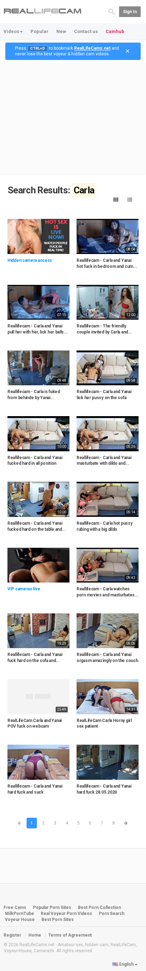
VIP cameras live (23, 588)
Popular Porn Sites (52, 907)
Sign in (130, 11)
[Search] (111, 11)
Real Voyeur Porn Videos (67, 913)
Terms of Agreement (70, 935)
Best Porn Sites (57, 919)
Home (34, 935)
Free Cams (15, 907)
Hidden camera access (29, 260)
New (61, 31)
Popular (39, 31)
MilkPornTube (19, 913)
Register (12, 935)
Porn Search (111, 913)
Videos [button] (11, 31)
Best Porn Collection (99, 907)
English (126, 964)
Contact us (86, 31)
